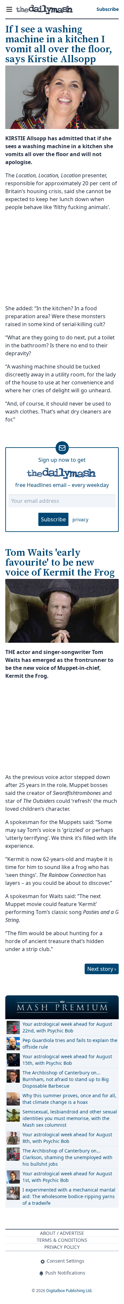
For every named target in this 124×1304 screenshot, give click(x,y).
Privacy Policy (62, 1247)
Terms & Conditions (62, 1240)
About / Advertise (62, 1233)
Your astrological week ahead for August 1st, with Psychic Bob (67, 1176)
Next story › (101, 969)
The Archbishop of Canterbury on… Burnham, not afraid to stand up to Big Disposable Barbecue (65, 1079)
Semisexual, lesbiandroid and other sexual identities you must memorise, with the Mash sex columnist (69, 1118)
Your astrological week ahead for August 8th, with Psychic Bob (67, 1137)
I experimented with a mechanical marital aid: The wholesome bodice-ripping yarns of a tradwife (68, 1196)
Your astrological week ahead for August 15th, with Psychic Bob (67, 1059)
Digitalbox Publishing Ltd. (69, 1290)
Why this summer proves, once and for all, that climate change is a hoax (69, 1098)
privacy (80, 519)
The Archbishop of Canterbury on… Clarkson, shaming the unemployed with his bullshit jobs (67, 1157)
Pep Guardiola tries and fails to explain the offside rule (69, 1043)
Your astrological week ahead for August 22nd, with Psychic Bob (67, 1027)
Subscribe (53, 519)
